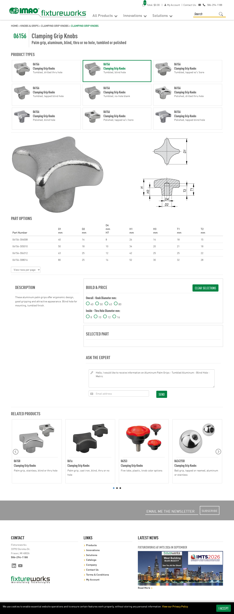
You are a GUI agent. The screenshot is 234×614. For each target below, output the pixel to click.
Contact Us (92, 569)
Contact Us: (190, 5)
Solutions (160, 15)
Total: (152, 5)
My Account (173, 5)
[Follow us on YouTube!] (20, 565)
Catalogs (91, 559)
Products (91, 545)
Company (91, 564)
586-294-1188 (214, 5)
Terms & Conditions (97, 574)
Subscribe (210, 510)
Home (14, 25)
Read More (144, 587)
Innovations (133, 15)
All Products (103, 15)
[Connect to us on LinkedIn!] (14, 565)
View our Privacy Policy (175, 606)
